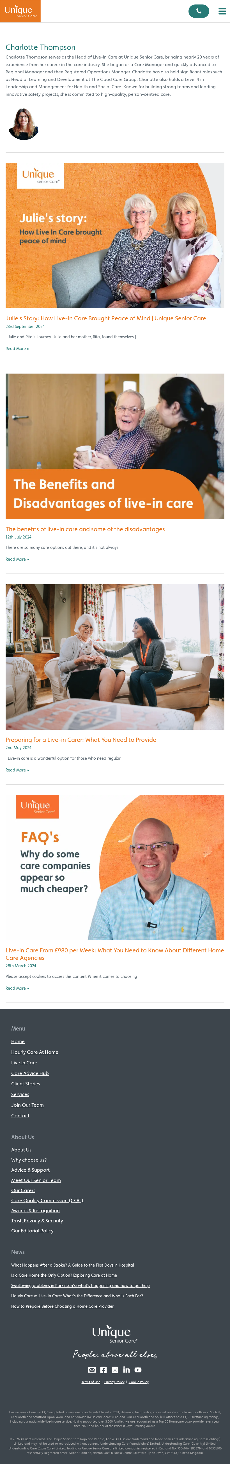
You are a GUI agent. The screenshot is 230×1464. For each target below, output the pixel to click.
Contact (20, 1115)
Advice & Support (30, 1170)
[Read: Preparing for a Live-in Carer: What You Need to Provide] (115, 656)
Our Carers (23, 1190)
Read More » (17, 348)
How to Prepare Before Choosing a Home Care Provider (62, 1306)
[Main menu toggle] (222, 11)
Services (20, 1094)
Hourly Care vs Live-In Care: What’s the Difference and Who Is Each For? (77, 1295)
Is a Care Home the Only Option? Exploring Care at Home (64, 1275)
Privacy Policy (114, 1382)
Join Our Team (27, 1105)
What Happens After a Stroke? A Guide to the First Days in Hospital (72, 1265)
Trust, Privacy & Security (37, 1220)
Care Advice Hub (30, 1073)
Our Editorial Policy (32, 1231)
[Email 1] (92, 1370)
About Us (21, 1150)
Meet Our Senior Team (36, 1180)
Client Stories (25, 1084)
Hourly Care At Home (34, 1052)
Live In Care (24, 1063)
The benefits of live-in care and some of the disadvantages (85, 529)
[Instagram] (115, 1370)
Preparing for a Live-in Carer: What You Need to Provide (81, 739)
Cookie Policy (139, 1382)
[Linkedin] (126, 1370)
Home (18, 1041)
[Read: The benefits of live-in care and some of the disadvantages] (115, 445)
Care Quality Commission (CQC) (47, 1200)
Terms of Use (91, 1382)
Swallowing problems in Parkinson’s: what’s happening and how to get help (80, 1285)
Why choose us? (29, 1160)
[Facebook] (103, 1370)
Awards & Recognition (35, 1210)
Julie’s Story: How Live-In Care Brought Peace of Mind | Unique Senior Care (106, 318)
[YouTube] (138, 1370)
